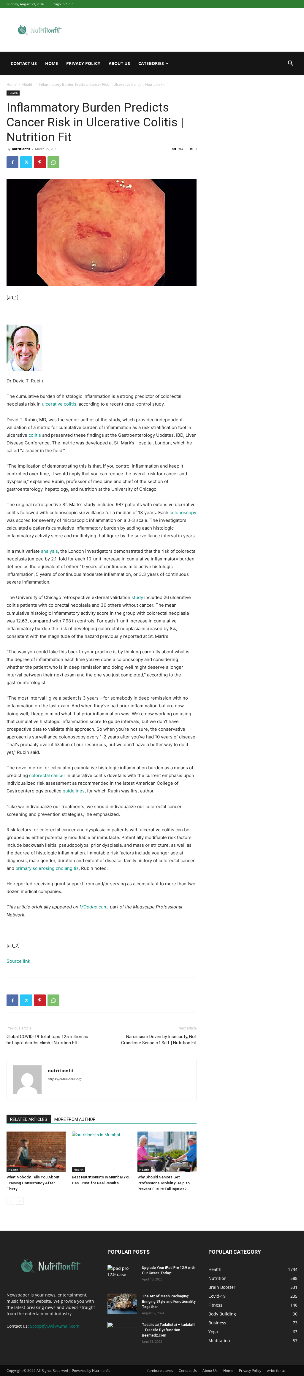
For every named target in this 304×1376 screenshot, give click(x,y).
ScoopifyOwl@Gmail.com (54, 1326)
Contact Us (24, 63)
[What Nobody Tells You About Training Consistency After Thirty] (36, 1152)
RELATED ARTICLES (28, 1119)
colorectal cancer (47, 775)
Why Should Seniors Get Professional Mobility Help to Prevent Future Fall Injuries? (163, 1183)
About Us (119, 63)
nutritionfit (21, 149)
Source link (18, 961)
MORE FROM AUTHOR (75, 1119)
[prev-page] (10, 1201)
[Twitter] (26, 162)
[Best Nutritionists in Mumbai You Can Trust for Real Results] (101, 1152)
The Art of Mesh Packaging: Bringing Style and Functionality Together (169, 1301)
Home (51, 63)
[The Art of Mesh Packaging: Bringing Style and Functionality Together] (122, 1304)
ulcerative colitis (59, 404)
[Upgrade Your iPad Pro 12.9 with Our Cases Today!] (122, 1275)
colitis (34, 435)
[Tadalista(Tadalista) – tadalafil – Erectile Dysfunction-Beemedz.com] (122, 1332)
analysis (49, 551)
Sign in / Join (64, 4)
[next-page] (19, 1201)
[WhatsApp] (53, 162)
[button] (290, 64)
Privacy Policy (83, 63)
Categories (151, 63)
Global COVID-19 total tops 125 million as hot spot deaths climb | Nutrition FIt (47, 1039)
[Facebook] (12, 162)
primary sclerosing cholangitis (47, 868)
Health (27, 84)
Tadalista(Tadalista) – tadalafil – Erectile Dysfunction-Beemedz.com (168, 1330)
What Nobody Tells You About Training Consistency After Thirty (33, 1183)
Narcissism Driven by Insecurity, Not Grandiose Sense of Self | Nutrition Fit (159, 1039)
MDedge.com (93, 907)
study (137, 597)
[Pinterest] (40, 162)
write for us (276, 1370)
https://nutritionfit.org (65, 1079)
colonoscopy (183, 512)
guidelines (74, 791)
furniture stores (160, 1370)
